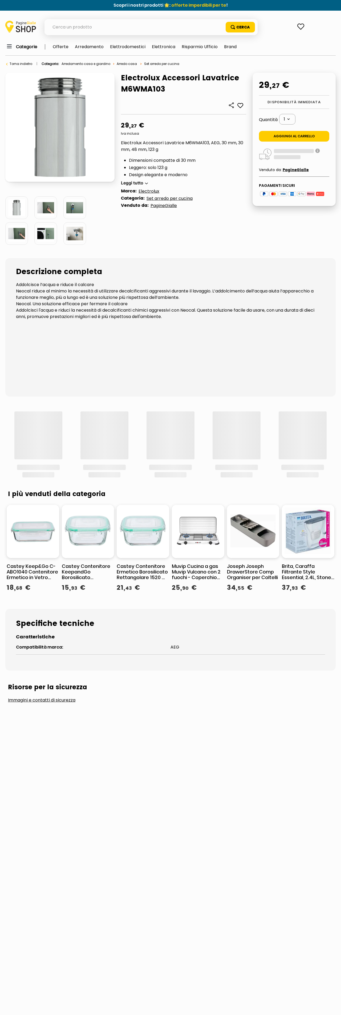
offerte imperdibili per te (198, 5)
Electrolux (149, 191)
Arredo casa (127, 63)
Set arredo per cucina (161, 63)
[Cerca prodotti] (240, 27)
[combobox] (151, 27)
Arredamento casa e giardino (86, 63)
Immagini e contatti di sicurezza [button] (41, 628)
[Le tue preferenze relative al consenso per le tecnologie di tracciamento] (332, 1006)
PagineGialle (164, 206)
